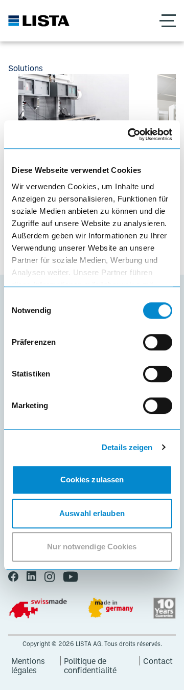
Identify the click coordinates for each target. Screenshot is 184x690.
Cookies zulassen (92, 479)
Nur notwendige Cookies (91, 546)
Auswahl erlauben (92, 513)
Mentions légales (28, 660)
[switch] (157, 342)
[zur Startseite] (39, 21)
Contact (158, 660)
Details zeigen (127, 447)
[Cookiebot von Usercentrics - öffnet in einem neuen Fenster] (129, 134)
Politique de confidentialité (90, 660)
